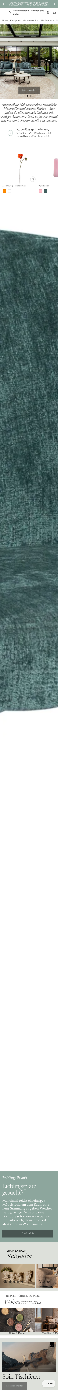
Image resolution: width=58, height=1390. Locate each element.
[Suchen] (10, 12)
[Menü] (3, 12)
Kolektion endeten (14, 1386)
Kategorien (15, 21)
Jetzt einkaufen (29, 90)
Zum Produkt (28, 1233)
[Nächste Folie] (54, 4)
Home (5, 21)
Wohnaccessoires (31, 21)
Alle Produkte (47, 21)
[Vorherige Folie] (3, 4)
